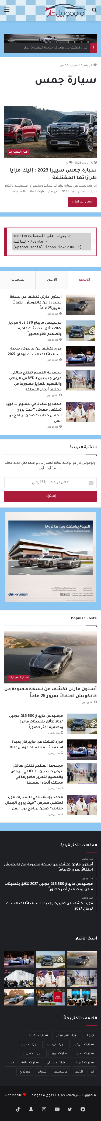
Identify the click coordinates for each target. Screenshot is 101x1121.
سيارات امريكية (84, 1044)
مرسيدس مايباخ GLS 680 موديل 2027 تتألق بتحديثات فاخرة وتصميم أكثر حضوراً (35, 328)
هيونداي (24, 1072)
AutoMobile (13, 1095)
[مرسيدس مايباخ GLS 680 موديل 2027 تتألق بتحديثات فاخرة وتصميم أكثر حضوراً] (80, 330)
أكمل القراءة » (82, 202)
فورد (11, 1062)
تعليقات (18, 280)
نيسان (42, 1072)
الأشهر (84, 280)
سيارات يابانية (30, 1062)
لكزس (79, 1072)
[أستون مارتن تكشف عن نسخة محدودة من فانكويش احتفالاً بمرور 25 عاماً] (80, 305)
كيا (92, 1072)
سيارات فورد (59, 1053)
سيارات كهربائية (33, 1053)
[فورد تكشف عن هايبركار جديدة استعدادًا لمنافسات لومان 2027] (80, 356)
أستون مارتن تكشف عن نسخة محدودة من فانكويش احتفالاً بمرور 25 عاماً (36, 302)
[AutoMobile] (66, 10)
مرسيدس (60, 1072)
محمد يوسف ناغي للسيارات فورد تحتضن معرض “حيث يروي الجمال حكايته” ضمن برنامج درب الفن (34, 803)
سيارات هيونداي (57, 1062)
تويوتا (90, 1035)
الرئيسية (87, 65)
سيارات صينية (30, 1044)
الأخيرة (52, 280)
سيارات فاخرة (85, 1053)
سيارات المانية (38, 1035)
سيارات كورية (85, 1062)
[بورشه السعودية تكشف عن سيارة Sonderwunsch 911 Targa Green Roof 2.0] (19, 997)
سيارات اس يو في (67, 1035)
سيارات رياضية (57, 1044)
